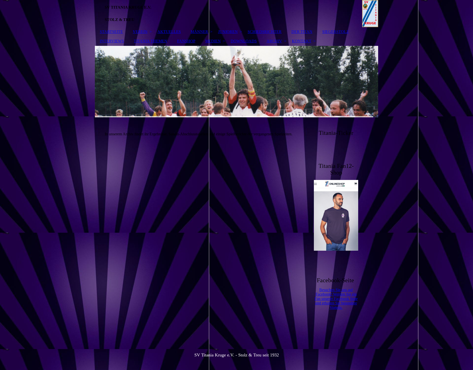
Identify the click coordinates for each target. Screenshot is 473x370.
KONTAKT (301, 41)
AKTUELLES (169, 32)
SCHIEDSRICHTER (265, 32)
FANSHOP (186, 41)
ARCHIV (274, 41)
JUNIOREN (228, 32)
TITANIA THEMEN (150, 41)
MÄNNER (199, 32)
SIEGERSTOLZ (335, 32)
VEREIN (140, 32)
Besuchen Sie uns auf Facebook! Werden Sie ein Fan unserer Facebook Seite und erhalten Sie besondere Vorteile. (336, 299)
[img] (236, 13)
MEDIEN (213, 41)
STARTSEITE (111, 32)
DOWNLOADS (244, 41)
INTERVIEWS (112, 41)
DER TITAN (301, 32)
